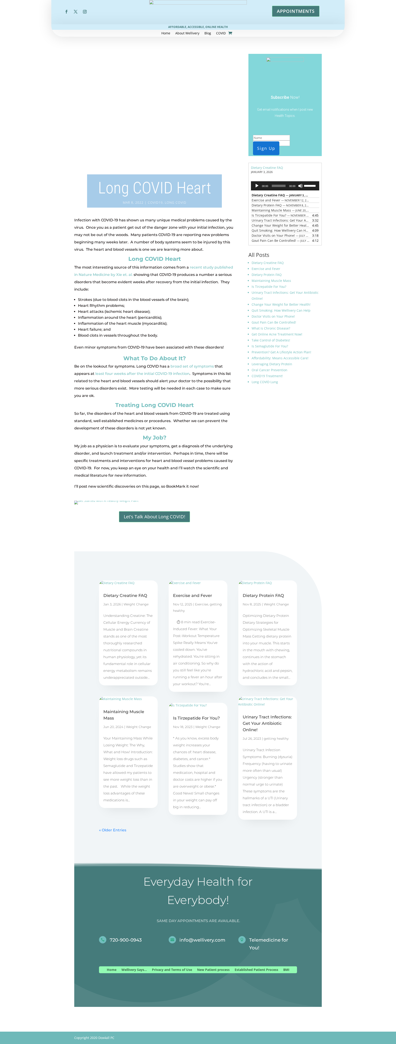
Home (165, 33)
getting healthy (276, 738)
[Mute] (300, 186)
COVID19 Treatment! (267, 376)
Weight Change (136, 604)
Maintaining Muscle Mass (271, 280)
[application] (285, 185)
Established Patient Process (256, 970)
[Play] (257, 186)
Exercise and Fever (266, 268)
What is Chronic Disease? (271, 328)
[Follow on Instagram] (84, 11)
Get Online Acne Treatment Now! (277, 334)
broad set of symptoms (192, 366)
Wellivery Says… (134, 970)
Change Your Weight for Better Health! (281, 304)
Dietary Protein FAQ (267, 274)
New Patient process (213, 970)
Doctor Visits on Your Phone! (273, 316)
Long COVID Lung (265, 382)
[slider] (310, 185)
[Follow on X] (75, 11)
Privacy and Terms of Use (172, 970)
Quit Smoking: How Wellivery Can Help (281, 310)
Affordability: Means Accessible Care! (280, 358)
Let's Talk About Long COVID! (154, 517)
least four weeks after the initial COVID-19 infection (142, 373)
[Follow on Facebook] (66, 11)
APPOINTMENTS (296, 11)
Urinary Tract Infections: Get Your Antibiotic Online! (267, 723)
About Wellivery (187, 33)
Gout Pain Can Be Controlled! (274, 322)
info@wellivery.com (202, 940)
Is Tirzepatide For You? (269, 286)
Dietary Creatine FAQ (267, 167)
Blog (207, 33)
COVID (221, 33)
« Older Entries (112, 830)
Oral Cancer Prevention (269, 370)
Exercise (201, 604)
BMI (286, 970)
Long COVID (175, 202)
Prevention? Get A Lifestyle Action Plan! (281, 352)
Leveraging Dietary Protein (272, 364)
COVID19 (155, 202)
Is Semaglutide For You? (270, 346)
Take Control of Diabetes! (271, 340)
